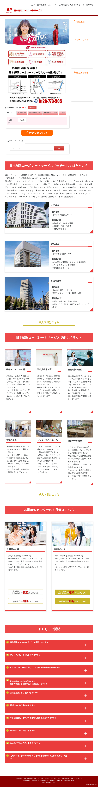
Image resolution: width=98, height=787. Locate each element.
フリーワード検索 (16, 141)
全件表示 (32, 107)
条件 (63, 113)
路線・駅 (22, 113)
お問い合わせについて (49, 782)
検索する (59, 148)
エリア (11, 113)
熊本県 (22, 120)
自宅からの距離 (51, 113)
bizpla (95, 784)
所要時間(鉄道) (36, 113)
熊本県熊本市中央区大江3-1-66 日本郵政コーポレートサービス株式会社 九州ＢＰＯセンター (53, 778)
